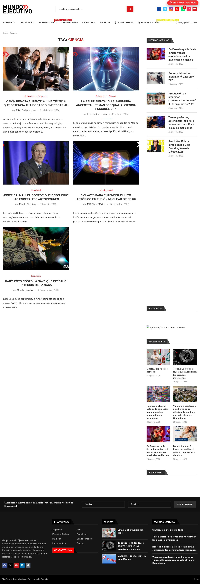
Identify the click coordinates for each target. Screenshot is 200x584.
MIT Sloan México (96, 204)
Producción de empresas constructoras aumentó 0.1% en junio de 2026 (182, 98)
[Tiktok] (189, 9)
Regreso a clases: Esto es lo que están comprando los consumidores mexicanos (157, 412)
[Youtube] (177, 9)
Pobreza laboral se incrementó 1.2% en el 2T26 (181, 77)
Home (196, 579)
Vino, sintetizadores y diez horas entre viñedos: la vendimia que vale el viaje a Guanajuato (184, 412)
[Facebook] (159, 9)
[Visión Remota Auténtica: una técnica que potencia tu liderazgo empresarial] (36, 69)
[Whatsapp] (183, 9)
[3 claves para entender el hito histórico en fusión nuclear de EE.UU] (106, 163)
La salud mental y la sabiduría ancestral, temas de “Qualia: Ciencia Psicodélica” (106, 105)
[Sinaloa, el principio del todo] (158, 357)
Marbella (56, 539)
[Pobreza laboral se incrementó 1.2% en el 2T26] (156, 78)
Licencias (87, 22)
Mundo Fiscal (125, 22)
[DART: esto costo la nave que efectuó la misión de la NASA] (36, 248)
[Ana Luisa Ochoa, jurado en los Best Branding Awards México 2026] (156, 146)
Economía (26, 22)
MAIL (70, 550)
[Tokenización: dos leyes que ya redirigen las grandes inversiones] (185, 357)
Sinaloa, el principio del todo (157, 370)
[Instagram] (171, 9)
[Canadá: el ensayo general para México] (109, 558)
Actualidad (9, 22)
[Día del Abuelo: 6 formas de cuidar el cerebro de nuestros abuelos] (185, 434)
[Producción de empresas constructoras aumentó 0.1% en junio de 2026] (156, 98)
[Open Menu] (194, 9)
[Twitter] (165, 9)
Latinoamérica (59, 543)
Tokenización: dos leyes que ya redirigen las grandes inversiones (185, 373)
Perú (79, 530)
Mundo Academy (150, 21)
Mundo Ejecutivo (27, 204)
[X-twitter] (10, 565)
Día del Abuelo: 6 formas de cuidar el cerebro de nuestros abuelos (184, 451)
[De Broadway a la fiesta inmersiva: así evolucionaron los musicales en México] (156, 54)
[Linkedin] (22, 565)
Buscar (130, 9)
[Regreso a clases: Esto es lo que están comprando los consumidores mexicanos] (158, 394)
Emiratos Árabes (60, 534)
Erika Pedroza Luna (26, 110)
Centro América (84, 539)
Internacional (48, 21)
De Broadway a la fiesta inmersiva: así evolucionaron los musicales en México (182, 54)
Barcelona (82, 534)
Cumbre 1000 (69, 22)
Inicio (5, 33)
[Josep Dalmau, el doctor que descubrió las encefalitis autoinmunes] (36, 163)
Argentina (57, 530)
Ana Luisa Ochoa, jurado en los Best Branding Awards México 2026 (179, 146)
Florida (80, 543)
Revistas (105, 22)
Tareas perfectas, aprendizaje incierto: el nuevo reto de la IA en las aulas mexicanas (181, 122)
